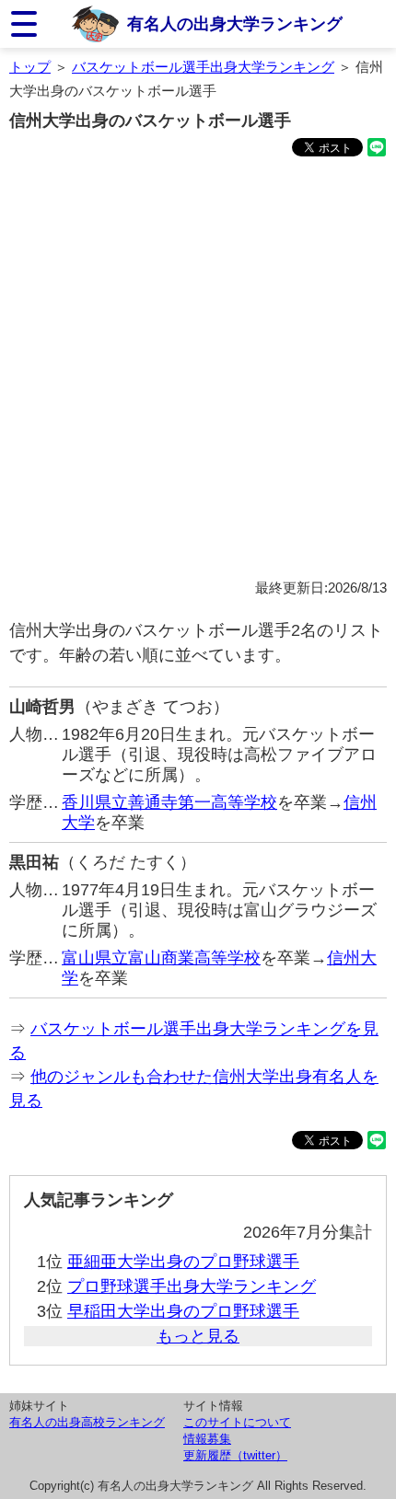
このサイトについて (237, 1422)
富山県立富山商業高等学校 (161, 958)
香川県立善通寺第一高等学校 (169, 802)
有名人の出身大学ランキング (235, 24)
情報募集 (207, 1439)
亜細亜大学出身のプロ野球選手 (183, 1261)
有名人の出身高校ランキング (87, 1422)
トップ (30, 67)
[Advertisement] (198, 371)
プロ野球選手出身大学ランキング (191, 1286)
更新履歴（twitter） (235, 1455)
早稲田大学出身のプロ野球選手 (183, 1311)
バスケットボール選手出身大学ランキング (203, 67)
